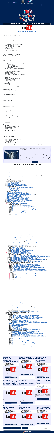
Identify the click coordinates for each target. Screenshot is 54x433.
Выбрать (35, 161)
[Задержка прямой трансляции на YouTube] (27, 366)
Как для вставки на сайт (16, 174)
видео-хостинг (27, 31)
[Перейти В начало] (4, 428)
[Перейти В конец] (27, 428)
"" (29, 350)
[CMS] (19, 5)
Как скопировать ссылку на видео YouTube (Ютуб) (26, 407)
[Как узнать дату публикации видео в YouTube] (11, 416)
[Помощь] (41, 5)
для (17, 199)
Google (14, 364)
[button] (10, 2)
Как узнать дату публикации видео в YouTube (9, 407)
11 (14, 427)
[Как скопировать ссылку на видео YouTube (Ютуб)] (27, 416)
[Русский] (14, 2)
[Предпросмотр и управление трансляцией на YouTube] (43, 369)
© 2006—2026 (28, 432)
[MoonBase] (24, 432)
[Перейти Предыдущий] (6, 428)
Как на (16, 192)
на (20, 194)
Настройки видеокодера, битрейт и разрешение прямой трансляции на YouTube (11, 383)
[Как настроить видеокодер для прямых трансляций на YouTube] (27, 393)
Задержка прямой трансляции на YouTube (26, 357)
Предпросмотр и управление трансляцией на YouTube (40, 359)
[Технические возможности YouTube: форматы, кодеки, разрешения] (27, 27)
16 (23, 427)
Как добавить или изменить (21, 187)
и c (18, 175)
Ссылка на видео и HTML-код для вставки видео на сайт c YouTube (42, 407)
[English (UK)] (15, 2)
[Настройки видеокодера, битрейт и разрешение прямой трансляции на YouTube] (11, 393)
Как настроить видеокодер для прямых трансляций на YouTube (26, 383)
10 (12, 427)
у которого (16, 168)
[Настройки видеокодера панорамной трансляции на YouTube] (11, 369)
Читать (15, 377)
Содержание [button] (9, 377)
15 (21, 427)
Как (14, 177)
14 (19, 427)
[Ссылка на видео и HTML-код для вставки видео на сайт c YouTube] (43, 416)
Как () (14, 176)
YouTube (9, 365)
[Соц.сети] (34, 5)
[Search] (6, 2)
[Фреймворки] (14, 5)
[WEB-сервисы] (28, 5)
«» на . (18, 171)
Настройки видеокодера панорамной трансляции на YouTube (10, 359)
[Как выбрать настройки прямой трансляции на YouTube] (43, 391)
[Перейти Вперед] (25, 428)
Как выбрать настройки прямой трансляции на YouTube (42, 382)
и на (16, 195)
